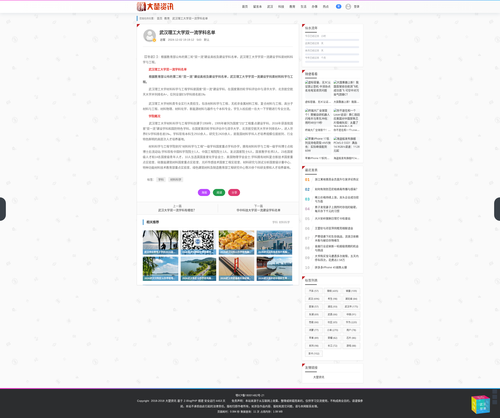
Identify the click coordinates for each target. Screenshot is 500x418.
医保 (314, 306)
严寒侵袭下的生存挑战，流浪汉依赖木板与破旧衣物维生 (337, 238)
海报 (204, 192)
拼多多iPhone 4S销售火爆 (331, 267)
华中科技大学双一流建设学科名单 (258, 210)
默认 (206, 39)
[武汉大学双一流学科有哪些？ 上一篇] (3, 209)
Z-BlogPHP (190, 401)
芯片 (351, 338)
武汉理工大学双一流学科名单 (190, 18)
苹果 (314, 338)
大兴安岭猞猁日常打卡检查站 (332, 218)
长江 (332, 345)
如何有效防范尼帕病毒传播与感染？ (337, 189)
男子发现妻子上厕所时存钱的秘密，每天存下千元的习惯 (337, 209)
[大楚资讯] (155, 6)
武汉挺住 (480, 398)
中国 (351, 314)
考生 (332, 298)
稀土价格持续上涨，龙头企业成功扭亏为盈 (337, 199)
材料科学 (175, 179)
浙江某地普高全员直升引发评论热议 (337, 179)
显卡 (313, 353)
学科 (161, 179)
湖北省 (351, 298)
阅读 (219, 192)
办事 (315, 6)
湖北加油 (486, 406)
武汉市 (351, 306)
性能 (314, 322)
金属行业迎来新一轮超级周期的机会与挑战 (337, 248)
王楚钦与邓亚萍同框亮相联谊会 (334, 228)
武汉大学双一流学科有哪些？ (177, 210)
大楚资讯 (318, 377)
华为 (351, 322)
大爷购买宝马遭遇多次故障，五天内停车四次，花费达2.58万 (337, 258)
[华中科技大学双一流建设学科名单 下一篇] (497, 209)
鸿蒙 (314, 330)
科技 (281, 6)
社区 (332, 322)
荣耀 (332, 338)
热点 (326, 6)
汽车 (314, 291)
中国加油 (475, 403)
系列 (314, 345)
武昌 (332, 314)
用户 (351, 330)
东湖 (314, 314)
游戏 (351, 345)
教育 (292, 6)
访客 (162, 39)
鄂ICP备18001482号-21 (250, 395)
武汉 (270, 6)
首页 (245, 6)
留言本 (257, 6)
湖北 (332, 306)
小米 (332, 330)
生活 (303, 6)
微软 (332, 291)
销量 (351, 291)
